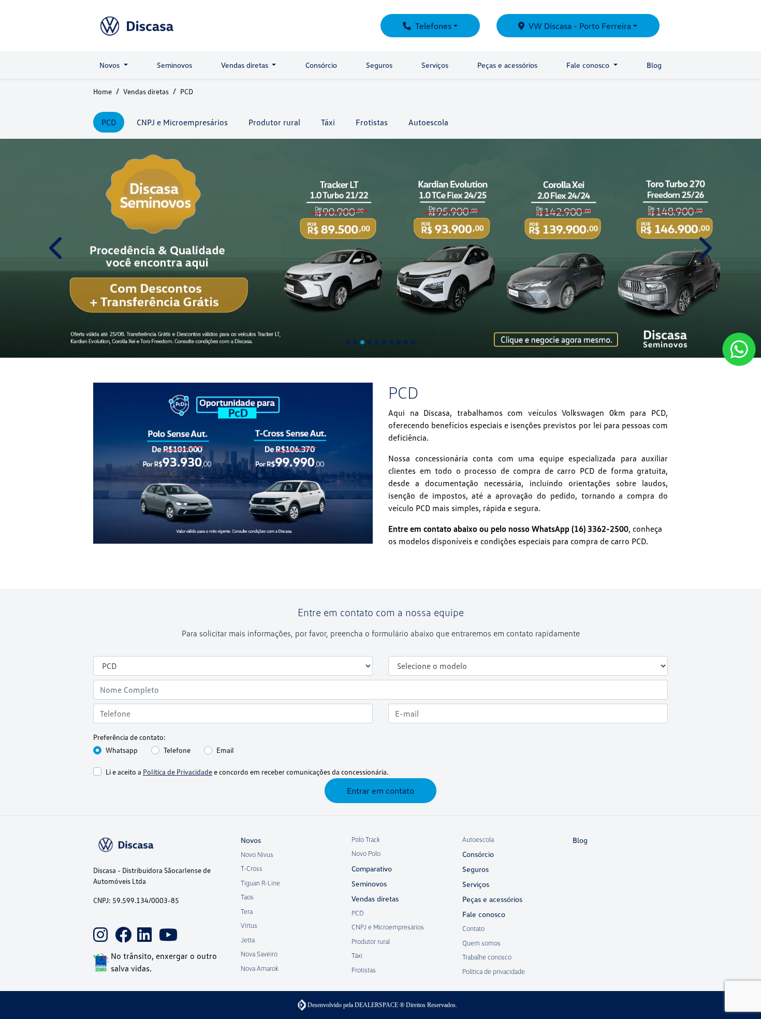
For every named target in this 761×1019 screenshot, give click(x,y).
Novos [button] (110, 65)
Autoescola (478, 839)
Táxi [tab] (328, 122)
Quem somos (481, 943)
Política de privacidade (493, 971)
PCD (358, 913)
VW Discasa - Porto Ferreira (580, 26)
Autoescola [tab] (428, 122)
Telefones (433, 26)
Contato (473, 928)
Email (225, 750)
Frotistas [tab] (372, 122)
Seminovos (174, 65)
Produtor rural (371, 941)
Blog (654, 65)
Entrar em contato (380, 790)
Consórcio (321, 65)
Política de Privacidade (177, 771)
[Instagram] (98, 927)
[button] (57, 248)
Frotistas (364, 970)
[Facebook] (120, 927)
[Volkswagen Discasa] (161, 25)
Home (102, 91)
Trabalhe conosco (486, 957)
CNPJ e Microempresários (388, 927)
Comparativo (372, 868)
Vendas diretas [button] (245, 65)
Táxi (357, 955)
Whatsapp (122, 750)
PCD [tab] (108, 122)
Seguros (379, 65)
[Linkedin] (142, 927)
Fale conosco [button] (588, 65)
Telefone (177, 750)
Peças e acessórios (507, 65)
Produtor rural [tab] (274, 122)
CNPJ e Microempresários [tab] (182, 122)
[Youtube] (164, 927)
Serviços (434, 65)
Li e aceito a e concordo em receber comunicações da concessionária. (247, 771)
